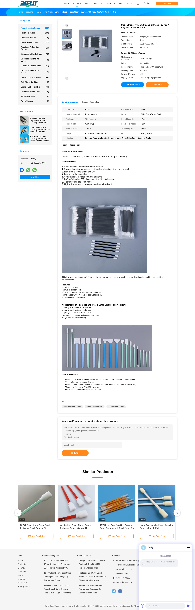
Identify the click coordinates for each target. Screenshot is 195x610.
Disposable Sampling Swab (35, 60)
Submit (75, 453)
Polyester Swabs (35, 38)
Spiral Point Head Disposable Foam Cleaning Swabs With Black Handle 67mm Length (38, 120)
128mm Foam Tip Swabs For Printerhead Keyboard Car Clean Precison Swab (91, 589)
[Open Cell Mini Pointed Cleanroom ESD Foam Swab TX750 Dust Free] (36, 503)
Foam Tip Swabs (35, 33)
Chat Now (167, 4)
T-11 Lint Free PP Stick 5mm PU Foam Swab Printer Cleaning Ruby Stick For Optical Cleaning (57, 589)
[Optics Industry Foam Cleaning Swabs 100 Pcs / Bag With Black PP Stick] (95, 46)
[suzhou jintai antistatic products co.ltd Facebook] (120, 591)
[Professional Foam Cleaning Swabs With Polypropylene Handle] (24, 138)
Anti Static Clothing (35, 82)
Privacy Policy (24, 586)
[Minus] (188, 547)
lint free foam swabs (72, 407)
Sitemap (21, 579)
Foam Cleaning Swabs (35, 28)
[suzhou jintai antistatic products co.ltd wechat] (34, 170)
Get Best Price (133, 84)
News (20, 575)
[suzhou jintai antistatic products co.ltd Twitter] (114, 591)
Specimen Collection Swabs (35, 48)
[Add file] (142, 606)
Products (22, 564)
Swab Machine (35, 101)
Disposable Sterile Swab (35, 54)
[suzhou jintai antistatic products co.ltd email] (22, 170)
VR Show (21, 568)
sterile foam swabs (116, 407)
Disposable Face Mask (35, 92)
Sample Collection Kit (35, 87)
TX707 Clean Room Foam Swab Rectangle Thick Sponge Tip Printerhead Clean (57, 576)
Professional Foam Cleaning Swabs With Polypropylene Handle (39, 138)
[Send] (188, 606)
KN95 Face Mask (35, 96)
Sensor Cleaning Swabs (35, 77)
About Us (22, 572)
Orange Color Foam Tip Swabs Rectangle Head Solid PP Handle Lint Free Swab (92, 564)
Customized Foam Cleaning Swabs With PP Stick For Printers (40, 129)
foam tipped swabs (94, 407)
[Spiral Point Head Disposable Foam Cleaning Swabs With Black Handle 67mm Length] (24, 120)
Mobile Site (22, 583)
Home (20, 560)
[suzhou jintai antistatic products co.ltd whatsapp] (28, 170)
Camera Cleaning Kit (35, 42)
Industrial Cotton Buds (35, 66)
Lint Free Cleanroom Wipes (35, 71)
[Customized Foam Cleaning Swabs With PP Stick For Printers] (24, 129)
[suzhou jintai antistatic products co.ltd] (28, 4)
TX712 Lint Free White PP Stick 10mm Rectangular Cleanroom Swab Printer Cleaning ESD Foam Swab (57, 564)
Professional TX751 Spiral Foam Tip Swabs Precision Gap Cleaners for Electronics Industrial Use (92, 577)
